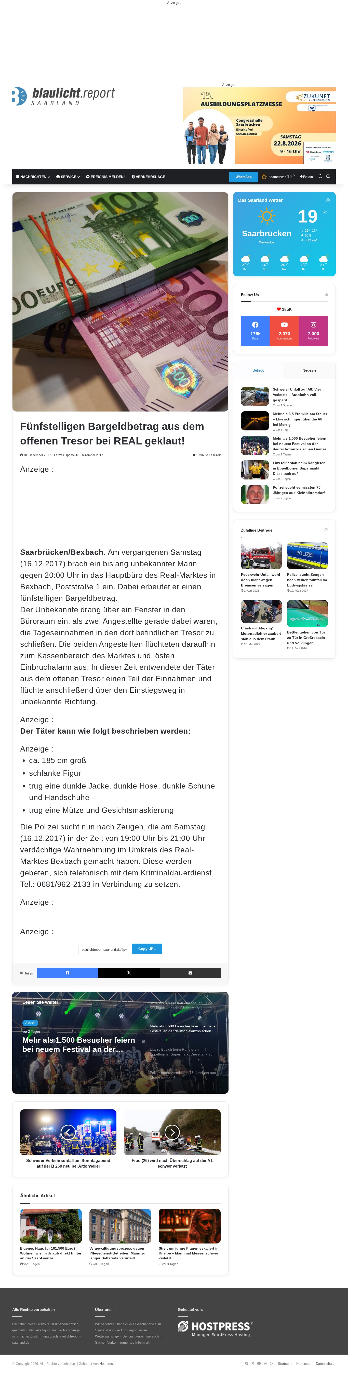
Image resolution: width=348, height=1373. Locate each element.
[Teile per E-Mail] (190, 973)
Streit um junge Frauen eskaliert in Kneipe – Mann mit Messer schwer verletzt (189, 1253)
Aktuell (30, 1024)
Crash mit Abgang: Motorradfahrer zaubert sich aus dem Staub (261, 633)
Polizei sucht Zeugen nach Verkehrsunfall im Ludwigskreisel (307, 579)
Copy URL (147, 949)
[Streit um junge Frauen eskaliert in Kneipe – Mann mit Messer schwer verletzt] (189, 1226)
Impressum (304, 1364)
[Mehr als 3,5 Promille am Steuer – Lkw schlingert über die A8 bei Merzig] (255, 420)
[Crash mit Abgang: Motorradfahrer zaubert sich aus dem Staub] (261, 611)
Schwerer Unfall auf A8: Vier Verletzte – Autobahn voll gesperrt (297, 394)
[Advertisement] (174, 41)
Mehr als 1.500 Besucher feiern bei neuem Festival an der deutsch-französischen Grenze (299, 443)
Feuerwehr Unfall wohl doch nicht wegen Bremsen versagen (260, 579)
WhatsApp (244, 177)
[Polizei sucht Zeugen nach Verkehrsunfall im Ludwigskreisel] (307, 556)
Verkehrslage (150, 177)
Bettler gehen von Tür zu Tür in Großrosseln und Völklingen (306, 637)
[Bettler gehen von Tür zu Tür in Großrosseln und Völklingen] (307, 613)
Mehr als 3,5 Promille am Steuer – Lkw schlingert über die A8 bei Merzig (300, 419)
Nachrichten (32, 177)
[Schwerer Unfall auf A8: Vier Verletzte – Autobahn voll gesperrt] (255, 396)
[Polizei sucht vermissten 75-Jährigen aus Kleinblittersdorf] (255, 494)
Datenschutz (325, 1364)
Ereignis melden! (107, 177)
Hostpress (107, 1364)
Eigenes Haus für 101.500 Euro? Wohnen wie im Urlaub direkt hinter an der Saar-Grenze (50, 1253)
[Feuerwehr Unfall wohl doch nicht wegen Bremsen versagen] (261, 556)
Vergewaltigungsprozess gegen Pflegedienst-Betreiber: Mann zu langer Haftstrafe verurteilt (117, 1253)
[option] (120, 1043)
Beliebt (258, 370)
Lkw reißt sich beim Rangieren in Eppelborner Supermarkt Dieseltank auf (77, 1048)
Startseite (285, 1364)
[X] (129, 973)
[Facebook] (67, 973)
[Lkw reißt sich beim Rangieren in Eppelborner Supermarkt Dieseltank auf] (255, 469)
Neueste (309, 370)
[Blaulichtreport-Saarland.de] (63, 96)
